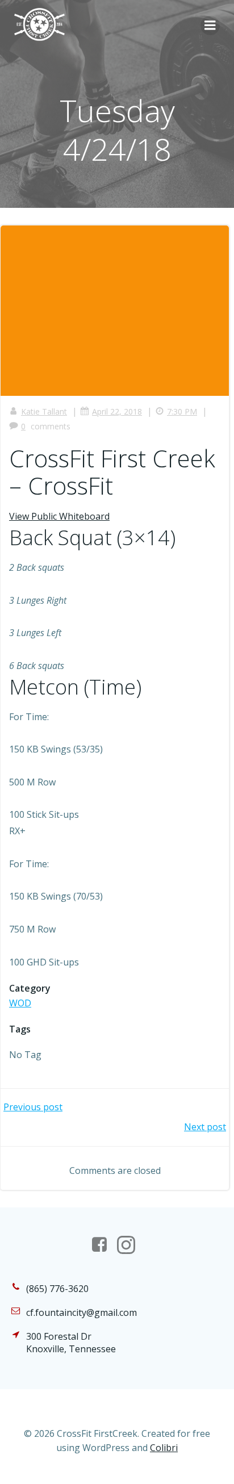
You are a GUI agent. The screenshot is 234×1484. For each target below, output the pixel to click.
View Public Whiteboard (59, 516)
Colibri (164, 1447)
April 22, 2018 (117, 411)
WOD (20, 1003)
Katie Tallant (44, 411)
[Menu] (210, 25)
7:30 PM (182, 411)
